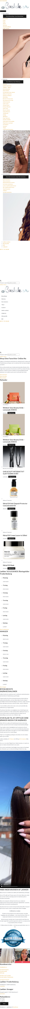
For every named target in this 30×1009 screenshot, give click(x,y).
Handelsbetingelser (4, 969)
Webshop (3, 299)
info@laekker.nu (3, 967)
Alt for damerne (22, 739)
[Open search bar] (0, 281)
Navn (1, 998)
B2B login (2, 972)
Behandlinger (4, 296)
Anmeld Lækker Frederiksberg (6, 977)
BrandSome (15, 1007)
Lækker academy (5, 310)
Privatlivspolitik (3, 971)
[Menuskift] (3, 11)
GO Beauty (11, 739)
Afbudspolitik (4, 316)
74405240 (2, 986)
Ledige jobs (3, 313)
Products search (4, 282)
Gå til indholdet (3, 0)
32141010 (2, 993)
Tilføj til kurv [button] (11, 413)
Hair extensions (4, 301)
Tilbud (2, 304)
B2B (2, 319)
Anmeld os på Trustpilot (5, 975)
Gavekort (3, 307)
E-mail (1, 1000)
